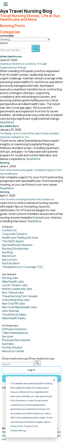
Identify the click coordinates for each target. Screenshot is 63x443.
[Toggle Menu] (6, 4)
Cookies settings (18, 430)
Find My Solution (12, 347)
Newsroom (9, 256)
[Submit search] (35, 48)
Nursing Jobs (10, 278)
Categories (7, 35)
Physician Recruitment (16, 340)
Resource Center (13, 351)
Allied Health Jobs (13, 281)
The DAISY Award (12, 241)
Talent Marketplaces (15, 333)
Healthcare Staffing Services (20, 237)
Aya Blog (7, 252)
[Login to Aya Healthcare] (57, 4)
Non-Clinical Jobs (13, 292)
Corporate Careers (14, 234)
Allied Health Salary (14, 318)
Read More (7, 122)
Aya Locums (9, 259)
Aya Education (11, 263)
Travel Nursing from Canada (19, 296)
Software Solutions (14, 329)
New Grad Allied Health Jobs (19, 307)
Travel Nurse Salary (14, 314)
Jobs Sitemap (10, 311)
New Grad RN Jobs (13, 303)
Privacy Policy (16, 426)
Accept (54, 380)
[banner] (16, 4)
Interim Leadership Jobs (17, 289)
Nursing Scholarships (15, 248)
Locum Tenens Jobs (15, 285)
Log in (31, 369)
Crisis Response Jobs (16, 300)
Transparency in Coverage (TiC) (22, 267)
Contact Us (9, 230)
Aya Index (8, 344)
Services (7, 336)
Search (4, 43)
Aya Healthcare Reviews (17, 245)
